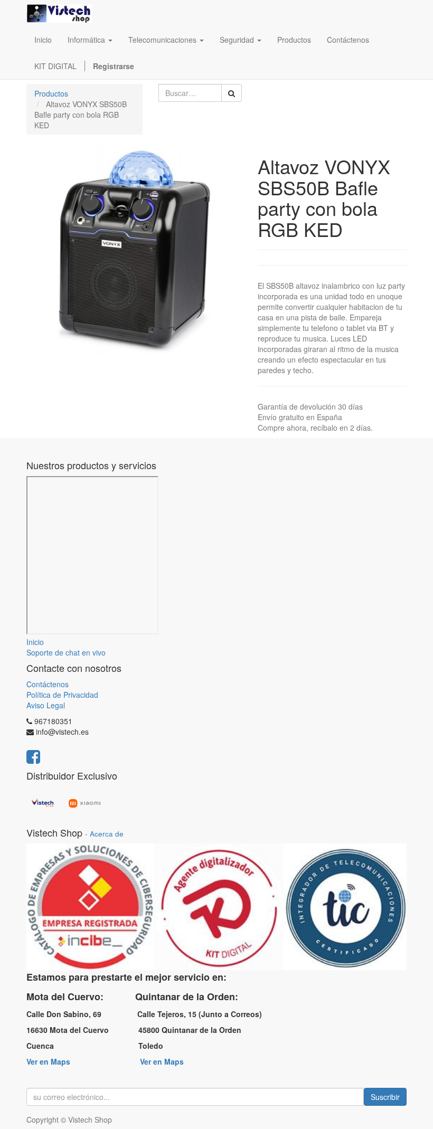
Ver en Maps (48, 1061)
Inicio (35, 642)
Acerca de (107, 834)
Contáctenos (47, 684)
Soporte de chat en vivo (66, 652)
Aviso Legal (45, 705)
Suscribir (385, 1097)
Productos (51, 93)
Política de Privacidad (62, 694)
